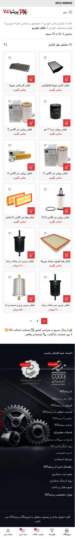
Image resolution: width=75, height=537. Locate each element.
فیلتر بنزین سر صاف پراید (20, 261)
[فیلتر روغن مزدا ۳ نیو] (55, 111)
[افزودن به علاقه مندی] (45, 57)
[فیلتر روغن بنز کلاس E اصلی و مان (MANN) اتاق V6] (20, 111)
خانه (70, 23)
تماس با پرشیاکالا (62, 418)
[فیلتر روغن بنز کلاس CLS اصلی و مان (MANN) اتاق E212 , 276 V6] (55, 199)
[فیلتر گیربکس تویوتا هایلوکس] (20, 68)
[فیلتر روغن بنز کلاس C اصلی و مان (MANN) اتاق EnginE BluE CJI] (20, 156)
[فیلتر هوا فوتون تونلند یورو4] (55, 243)
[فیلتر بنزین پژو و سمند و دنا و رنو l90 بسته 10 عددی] (20, 287)
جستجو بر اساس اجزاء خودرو (23, 23)
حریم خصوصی (64, 452)
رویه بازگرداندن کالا (61, 446)
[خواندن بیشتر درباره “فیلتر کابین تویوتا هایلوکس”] (66, 79)
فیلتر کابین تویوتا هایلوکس (55, 85)
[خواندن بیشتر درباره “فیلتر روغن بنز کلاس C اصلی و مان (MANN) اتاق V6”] (66, 167)
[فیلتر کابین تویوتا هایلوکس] (55, 68)
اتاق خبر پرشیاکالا (62, 398)
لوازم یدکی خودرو (54, 23)
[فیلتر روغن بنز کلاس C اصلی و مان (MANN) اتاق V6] (55, 156)
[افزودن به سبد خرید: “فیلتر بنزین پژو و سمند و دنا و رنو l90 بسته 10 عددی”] (31, 298)
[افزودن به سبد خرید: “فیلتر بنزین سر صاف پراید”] (31, 255)
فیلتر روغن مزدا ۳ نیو (55, 129)
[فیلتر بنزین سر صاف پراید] (20, 243)
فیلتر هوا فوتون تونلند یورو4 (55, 261)
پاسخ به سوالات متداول (59, 439)
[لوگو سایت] (15, 11)
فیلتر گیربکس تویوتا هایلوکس (19, 87)
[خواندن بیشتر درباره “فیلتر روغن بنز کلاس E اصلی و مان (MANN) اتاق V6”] (31, 123)
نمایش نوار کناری (58, 44)
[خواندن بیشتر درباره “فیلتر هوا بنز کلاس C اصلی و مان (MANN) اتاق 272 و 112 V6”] (31, 210)
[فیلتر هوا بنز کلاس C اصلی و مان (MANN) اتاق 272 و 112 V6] (20, 199)
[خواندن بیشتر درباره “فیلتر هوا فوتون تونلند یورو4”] (66, 255)
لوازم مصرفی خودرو (60, 27)
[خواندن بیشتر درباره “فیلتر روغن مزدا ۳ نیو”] (66, 123)
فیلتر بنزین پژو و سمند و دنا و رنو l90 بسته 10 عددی (19, 306)
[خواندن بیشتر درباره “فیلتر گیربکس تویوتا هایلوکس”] (31, 79)
